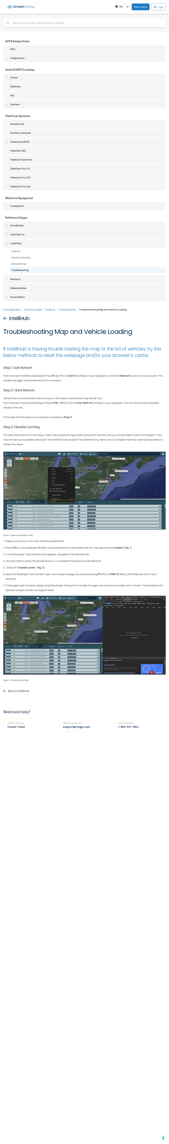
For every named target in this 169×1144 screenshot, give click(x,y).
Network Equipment (19, 198)
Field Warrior (17, 234)
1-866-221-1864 (128, 726)
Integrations (17, 58)
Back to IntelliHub (18, 691)
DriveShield (16, 225)
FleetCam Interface (21, 257)
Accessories (17, 123)
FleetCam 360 (18, 150)
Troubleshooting (20, 270)
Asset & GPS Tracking (19, 69)
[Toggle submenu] (7, 58)
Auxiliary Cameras (20, 132)
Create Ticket (16, 726)
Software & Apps (16, 217)
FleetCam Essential (21, 159)
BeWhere (15, 86)
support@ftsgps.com (76, 726)
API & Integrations (17, 41)
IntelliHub (15, 243)
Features (15, 251)
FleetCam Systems (17, 116)
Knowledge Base (12, 309)
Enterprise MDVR (19, 141)
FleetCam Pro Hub (20, 186)
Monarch (15, 279)
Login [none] (161, 6)
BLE (12, 95)
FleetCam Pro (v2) (20, 177)
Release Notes (18, 288)
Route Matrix (17, 297)
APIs (12, 49)
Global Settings (19, 263)
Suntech (15, 104)
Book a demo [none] (140, 6)
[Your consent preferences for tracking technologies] (163, 1138)
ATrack (14, 77)
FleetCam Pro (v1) (20, 168)
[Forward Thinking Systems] (20, 7)
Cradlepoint (17, 206)
